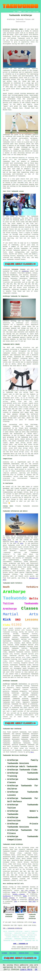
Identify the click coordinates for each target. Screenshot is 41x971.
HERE (4, 567)
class (22, 221)
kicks (5, 97)
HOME (14, 11)
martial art (30, 40)
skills (20, 180)
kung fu (32, 897)
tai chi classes (28, 890)
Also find (6, 732)
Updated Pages (24, 953)
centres (16, 166)
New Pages (13, 953)
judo (15, 901)
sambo (25, 896)
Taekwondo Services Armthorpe (15, 755)
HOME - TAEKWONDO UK (20, 944)
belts (14, 364)
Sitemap (4, 953)
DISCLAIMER (35, 11)
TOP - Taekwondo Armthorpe (12, 928)
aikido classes (9, 897)
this (16, 541)
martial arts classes (11, 643)
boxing (14, 899)
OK (36, 969)
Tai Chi (5, 90)
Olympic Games (25, 145)
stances (31, 236)
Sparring (6, 474)
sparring (10, 238)
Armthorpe (25, 271)
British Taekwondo (21, 248)
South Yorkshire (25, 709)
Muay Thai (32, 901)
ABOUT (24, 11)
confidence (25, 36)
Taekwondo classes (20, 635)
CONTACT (29, 11)
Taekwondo (21, 38)
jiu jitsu (31, 892)
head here (7, 539)
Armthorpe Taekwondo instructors (15, 684)
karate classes (19, 894)
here (21, 543)
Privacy (36, 953)
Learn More (26, 969)
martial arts (7, 102)
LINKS (19, 11)
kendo (14, 892)
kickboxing (7, 896)
